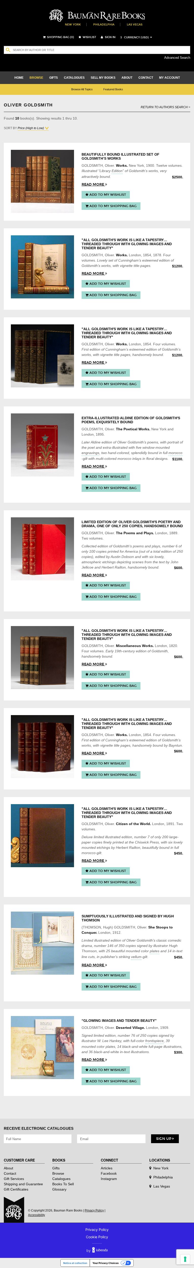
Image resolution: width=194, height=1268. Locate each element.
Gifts (56, 1168)
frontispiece (154, 1041)
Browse (58, 1173)
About (8, 1168)
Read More (93, 184)
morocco (175, 453)
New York (73, 24)
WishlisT (89, 37)
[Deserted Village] (42, 1047)
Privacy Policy (94, 1210)
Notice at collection (75, 1262)
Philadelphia (103, 24)
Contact (10, 1173)
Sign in (109, 37)
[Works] (42, 181)
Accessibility (36, 1215)
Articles (106, 1168)
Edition (117, 171)
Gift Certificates (16, 1189)
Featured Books (113, 89)
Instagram (109, 1179)
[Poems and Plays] (42, 548)
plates (154, 951)
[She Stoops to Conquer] (42, 943)
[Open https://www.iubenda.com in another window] (100, 1250)
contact (145, 77)
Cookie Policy (97, 1237)
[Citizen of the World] (42, 835)
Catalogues (61, 1179)
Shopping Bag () (60, 37)
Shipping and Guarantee (23, 1184)
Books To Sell (63, 1184)
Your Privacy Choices (105, 1262)
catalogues (74, 77)
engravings (90, 453)
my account (169, 77)
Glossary (59, 1189)
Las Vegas (134, 24)
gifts (53, 77)
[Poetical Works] (42, 444)
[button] (134, 37)
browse (36, 77)
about (127, 77)
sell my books (103, 77)
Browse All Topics (82, 89)
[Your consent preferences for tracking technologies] (185, 1259)
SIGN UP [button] (164, 1139)
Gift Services (14, 1179)
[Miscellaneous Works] (42, 657)
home (18, 77)
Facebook (109, 1173)
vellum (136, 957)
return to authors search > (165, 107)
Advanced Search (177, 58)
